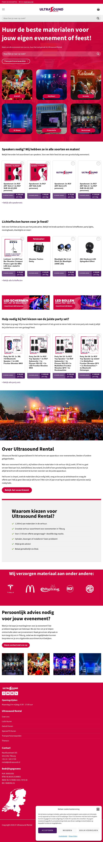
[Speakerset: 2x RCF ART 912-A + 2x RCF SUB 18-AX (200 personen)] (13, 171)
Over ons (5, 716)
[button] (98, 809)
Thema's (5, 740)
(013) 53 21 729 (28, 2)
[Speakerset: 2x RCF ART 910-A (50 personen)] (38, 171)
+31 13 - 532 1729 (9, 759)
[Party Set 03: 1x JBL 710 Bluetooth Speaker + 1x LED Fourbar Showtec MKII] (13, 344)
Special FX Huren (9, 731)
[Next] (96, 591)
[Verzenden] (98, 18)
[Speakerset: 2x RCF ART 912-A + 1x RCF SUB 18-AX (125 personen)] (89, 171)
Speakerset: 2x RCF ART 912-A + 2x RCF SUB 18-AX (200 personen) (12, 187)
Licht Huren (7, 721)
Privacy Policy (73, 836)
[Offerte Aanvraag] (98, 9)
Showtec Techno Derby (36, 260)
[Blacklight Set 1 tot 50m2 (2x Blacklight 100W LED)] (64, 246)
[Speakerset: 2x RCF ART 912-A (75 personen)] (64, 171)
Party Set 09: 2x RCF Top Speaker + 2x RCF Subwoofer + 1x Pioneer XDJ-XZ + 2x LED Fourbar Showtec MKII (38, 362)
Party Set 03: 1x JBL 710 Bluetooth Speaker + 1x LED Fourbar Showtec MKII (13, 359)
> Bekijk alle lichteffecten (12, 280)
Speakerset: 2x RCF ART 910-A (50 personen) (37, 186)
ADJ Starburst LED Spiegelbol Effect (88, 260)
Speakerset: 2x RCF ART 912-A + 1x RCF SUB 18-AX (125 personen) (88, 187)
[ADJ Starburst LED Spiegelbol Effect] (89, 246)
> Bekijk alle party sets (11, 382)
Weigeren (67, 830)
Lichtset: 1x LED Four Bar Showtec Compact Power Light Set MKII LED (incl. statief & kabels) (13, 263)
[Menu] (3, 9)
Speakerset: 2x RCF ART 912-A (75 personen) (63, 186)
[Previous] (7, 591)
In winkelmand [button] (8, 195)
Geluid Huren (7, 726)
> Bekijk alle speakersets (12, 202)
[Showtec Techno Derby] (38, 246)
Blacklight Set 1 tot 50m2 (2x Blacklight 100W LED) (63, 261)
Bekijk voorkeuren (88, 830)
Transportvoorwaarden (11, 735)
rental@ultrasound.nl (11, 762)
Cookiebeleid (63, 836)
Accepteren (47, 830)
